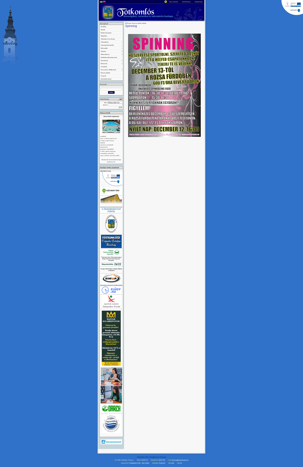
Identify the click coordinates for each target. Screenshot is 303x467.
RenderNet (162, 463)
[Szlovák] (104, 2)
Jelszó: (105, 105)
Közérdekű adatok (106, 79)
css (181, 463)
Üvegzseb (103, 76)
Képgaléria (104, 36)
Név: (105, 103)
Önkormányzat (105, 54)
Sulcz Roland (145, 463)
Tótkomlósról (104, 42)
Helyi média (104, 48)
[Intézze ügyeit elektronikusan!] (111, 308)
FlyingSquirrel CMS (134, 463)
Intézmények (104, 60)
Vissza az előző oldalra (139, 23)
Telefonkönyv (186, 1)
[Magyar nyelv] (101, 2)
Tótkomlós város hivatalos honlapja (145, 13)
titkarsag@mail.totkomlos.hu (180, 460)
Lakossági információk (107, 45)
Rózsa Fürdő (105, 113)
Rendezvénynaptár (106, 32)
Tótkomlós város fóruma (108, 39)
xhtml (172, 463)
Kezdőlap (103, 26)
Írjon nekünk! (173, 1)
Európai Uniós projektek (109, 168)
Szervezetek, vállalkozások (108, 69)
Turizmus (103, 51)
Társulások (104, 66)
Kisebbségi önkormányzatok (109, 57)
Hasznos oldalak (105, 72)
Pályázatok (104, 63)
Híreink (103, 29)
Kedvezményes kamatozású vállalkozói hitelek (111, 285)
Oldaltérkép (199, 1)
